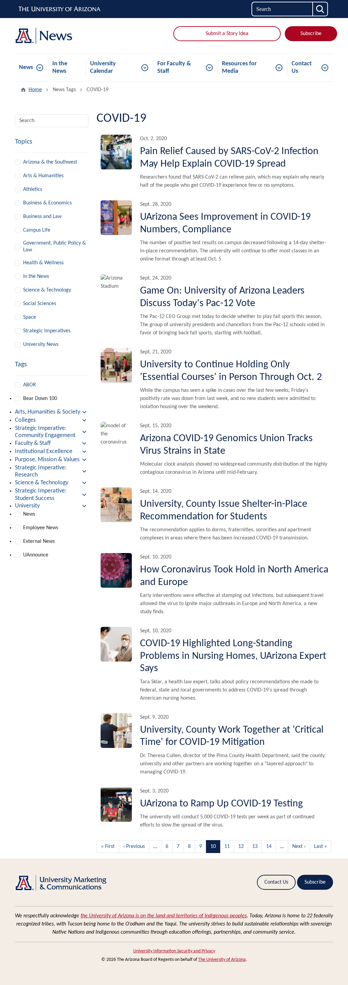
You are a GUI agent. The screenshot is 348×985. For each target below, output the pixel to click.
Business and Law (42, 216)
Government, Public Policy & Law (54, 246)
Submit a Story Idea (227, 33)
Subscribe (310, 33)
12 (241, 846)
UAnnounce (35, 555)
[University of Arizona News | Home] (65, 36)
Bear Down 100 (40, 398)
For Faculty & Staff (174, 67)
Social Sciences (39, 303)
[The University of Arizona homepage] (60, 9)
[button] (51, 412)
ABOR (29, 385)
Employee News (40, 528)
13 (255, 846)
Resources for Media (239, 67)
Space (29, 317)
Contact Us (302, 67)
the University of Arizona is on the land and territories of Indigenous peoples (164, 916)
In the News (59, 67)
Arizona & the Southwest (50, 162)
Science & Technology (47, 290)
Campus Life (36, 230)
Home (35, 90)
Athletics (32, 189)
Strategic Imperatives (46, 331)
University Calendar (103, 67)
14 (269, 846)
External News (39, 541)
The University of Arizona (222, 959)
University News (40, 344)
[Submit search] (320, 9)
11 (227, 846)
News (26, 67)
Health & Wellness (43, 263)
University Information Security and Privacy (174, 951)
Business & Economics (47, 203)
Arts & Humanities (43, 176)
